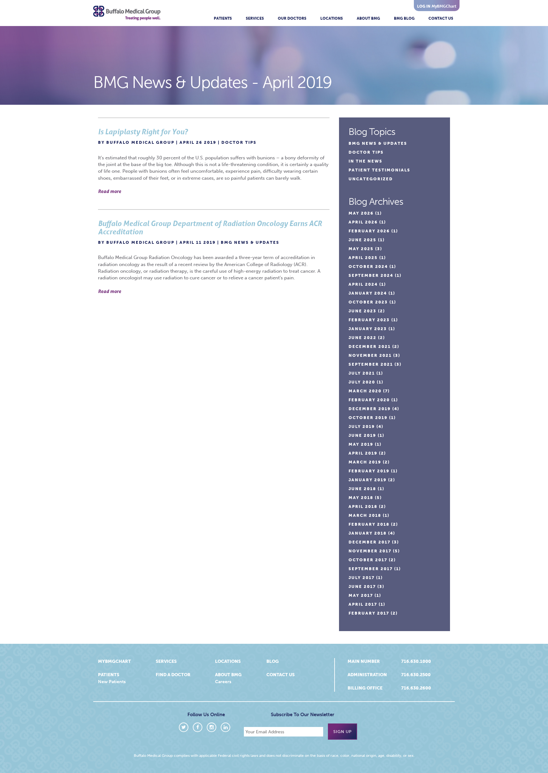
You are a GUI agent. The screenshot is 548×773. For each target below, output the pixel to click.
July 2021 (362, 373)
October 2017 (368, 559)
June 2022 (362, 337)
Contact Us (440, 18)
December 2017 (369, 542)
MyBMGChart (114, 661)
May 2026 (361, 213)
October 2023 (368, 302)
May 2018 (361, 497)
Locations (331, 18)
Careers (223, 681)
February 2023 (369, 319)
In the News (365, 161)
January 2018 (368, 533)
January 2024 (368, 293)
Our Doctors (292, 18)
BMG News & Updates (250, 242)
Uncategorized (371, 179)
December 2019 (370, 408)
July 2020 (362, 382)
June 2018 (362, 488)
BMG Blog (404, 18)
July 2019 (362, 426)
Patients (223, 18)
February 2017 (369, 613)
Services (255, 18)
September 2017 (371, 568)
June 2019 (362, 435)
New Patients (112, 681)
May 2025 (361, 248)
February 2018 (369, 524)
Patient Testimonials (379, 170)
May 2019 (361, 444)
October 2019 (368, 417)
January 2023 (368, 328)
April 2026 (363, 222)
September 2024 (371, 275)
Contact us (280, 674)
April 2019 (363, 453)
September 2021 (371, 364)
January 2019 (368, 479)
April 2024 (363, 284)
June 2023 (362, 311)
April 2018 (363, 506)
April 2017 (363, 604)
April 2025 (363, 257)
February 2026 (369, 231)
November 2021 (370, 355)
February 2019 (369, 471)
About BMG (368, 18)
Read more (109, 191)
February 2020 (369, 399)
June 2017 (362, 586)
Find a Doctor (173, 674)
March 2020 (365, 391)
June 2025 (362, 239)
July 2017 (362, 577)
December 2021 (370, 346)
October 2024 (368, 266)
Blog (272, 661)
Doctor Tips (239, 142)
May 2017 (361, 595)
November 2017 (370, 551)
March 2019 (365, 462)
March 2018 (365, 515)
